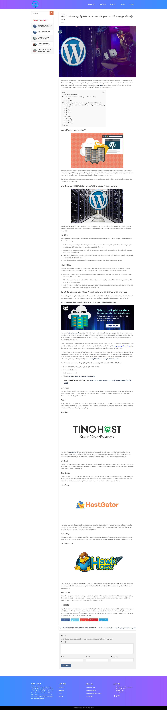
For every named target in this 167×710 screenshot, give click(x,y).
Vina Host (69, 107)
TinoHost (68, 111)
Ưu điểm (68, 99)
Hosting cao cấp (74, 333)
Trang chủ (91, 4)
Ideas (92, 707)
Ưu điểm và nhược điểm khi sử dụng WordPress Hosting (79, 97)
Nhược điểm (69, 101)
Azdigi (67, 109)
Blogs (123, 4)
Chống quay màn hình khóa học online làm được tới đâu (44, 32)
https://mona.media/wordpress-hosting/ (81, 376)
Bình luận (64, 642)
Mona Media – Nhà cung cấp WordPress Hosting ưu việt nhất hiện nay (85, 105)
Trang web (114, 657)
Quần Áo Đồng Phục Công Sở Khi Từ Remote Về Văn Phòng (44, 38)
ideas (100, 85)
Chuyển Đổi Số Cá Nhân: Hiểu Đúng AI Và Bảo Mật (45, 26)
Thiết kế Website (91, 690)
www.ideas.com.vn (121, 692)
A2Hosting (69, 119)
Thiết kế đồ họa (90, 687)
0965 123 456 (120, 691)
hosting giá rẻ (73, 452)
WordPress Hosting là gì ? (70, 94)
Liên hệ (132, 4)
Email (88, 657)
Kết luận (65, 125)
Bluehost (68, 113)
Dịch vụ (112, 4)
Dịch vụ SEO (89, 696)
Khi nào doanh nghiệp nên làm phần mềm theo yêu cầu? (44, 44)
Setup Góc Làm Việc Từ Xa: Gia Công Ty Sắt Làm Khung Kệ (44, 50)
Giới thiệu (102, 4)
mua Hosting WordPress (94, 359)
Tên (62, 657)
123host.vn (70, 123)
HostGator (69, 117)
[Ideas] (40, 4)
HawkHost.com (70, 121)
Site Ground (69, 115)
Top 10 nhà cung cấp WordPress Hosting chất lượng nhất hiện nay (82, 103)
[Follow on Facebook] (114, 696)
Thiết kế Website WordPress (94, 693)
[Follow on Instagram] (116, 696)
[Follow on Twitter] (119, 696)
